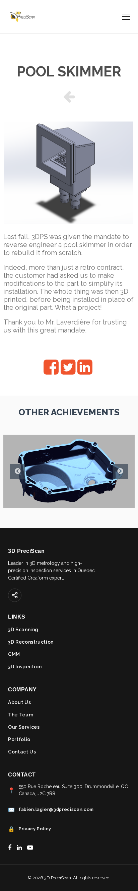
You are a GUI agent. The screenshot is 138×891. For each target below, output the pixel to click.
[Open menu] (126, 17)
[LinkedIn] (19, 847)
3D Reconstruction (31, 642)
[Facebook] (9, 847)
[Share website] (14, 595)
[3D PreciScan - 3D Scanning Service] (22, 17)
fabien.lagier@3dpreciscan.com (56, 809)
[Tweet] (68, 372)
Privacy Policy (35, 828)
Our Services (24, 727)
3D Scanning (23, 629)
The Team (20, 714)
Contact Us (22, 751)
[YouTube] (30, 847)
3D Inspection (25, 666)
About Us (19, 702)
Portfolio (19, 739)
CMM (14, 654)
